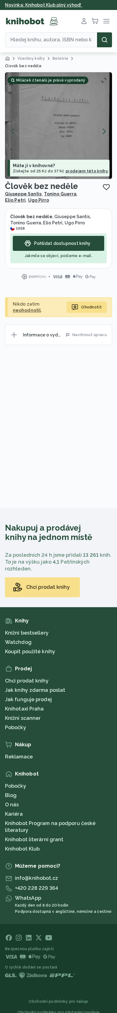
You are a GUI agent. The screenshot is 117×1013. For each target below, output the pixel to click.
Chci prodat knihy (27, 681)
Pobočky (15, 727)
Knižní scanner (23, 718)
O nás (12, 805)
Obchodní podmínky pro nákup (58, 1001)
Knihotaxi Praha (24, 709)
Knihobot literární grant (34, 839)
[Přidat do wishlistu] (106, 187)
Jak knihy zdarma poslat (35, 690)
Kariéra (14, 814)
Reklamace (19, 757)
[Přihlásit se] (84, 21)
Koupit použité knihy (30, 651)
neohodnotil (27, 310)
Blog (11, 795)
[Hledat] (104, 39)
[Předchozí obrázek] (13, 131)
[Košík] (95, 21)
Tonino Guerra (60, 193)
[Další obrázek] (104, 131)
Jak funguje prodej (28, 699)
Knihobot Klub (22, 849)
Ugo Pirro (38, 200)
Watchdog (18, 642)
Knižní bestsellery (27, 633)
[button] (58, 125)
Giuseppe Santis (23, 193)
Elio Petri (15, 200)
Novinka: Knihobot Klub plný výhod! (43, 4)
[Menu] (106, 21)
